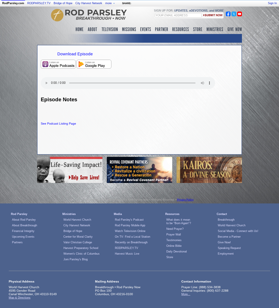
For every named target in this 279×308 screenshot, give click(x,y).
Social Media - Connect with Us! (238, 231)
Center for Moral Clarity (78, 236)
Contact (222, 214)
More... (185, 294)
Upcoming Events (23, 236)
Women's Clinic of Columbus (81, 253)
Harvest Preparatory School (80, 248)
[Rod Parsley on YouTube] (239, 15)
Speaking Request (229, 248)
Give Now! (224, 242)
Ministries (69, 214)
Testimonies (174, 240)
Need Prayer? (175, 228)
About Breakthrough (24, 225)
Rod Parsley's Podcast (129, 219)
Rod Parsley (19, 214)
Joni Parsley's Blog (75, 259)
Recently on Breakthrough (131, 242)
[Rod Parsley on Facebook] (228, 15)
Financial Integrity (23, 231)
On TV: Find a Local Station (132, 236)
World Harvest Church (77, 219)
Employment (226, 253)
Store (169, 257)
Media (118, 214)
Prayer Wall (173, 234)
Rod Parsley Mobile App (130, 225)
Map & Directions (20, 297)
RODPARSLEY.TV (39, 3)
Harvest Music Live (127, 253)
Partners (17, 242)
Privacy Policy (185, 199)
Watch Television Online (130, 231)
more (108, 3)
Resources (172, 214)
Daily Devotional (176, 251)
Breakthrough (226, 219)
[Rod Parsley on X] (233, 15)
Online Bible (174, 245)
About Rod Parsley (24, 219)
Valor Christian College (77, 242)
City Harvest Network (88, 3)
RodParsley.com (13, 3)
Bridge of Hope (63, 3)
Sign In (272, 3)
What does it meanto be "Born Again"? (178, 221)
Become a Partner (229, 236)
